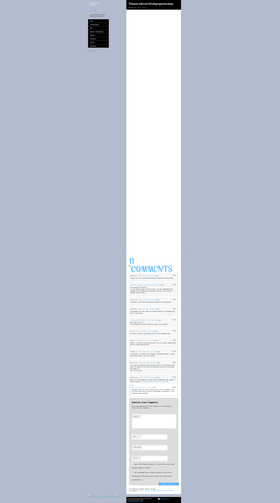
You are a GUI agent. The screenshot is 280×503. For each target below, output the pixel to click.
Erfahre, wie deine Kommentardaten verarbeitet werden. (156, 490)
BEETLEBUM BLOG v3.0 (95, 3)
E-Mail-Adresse (137, 447)
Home (91, 21)
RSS (142, 501)
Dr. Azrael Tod (134, 285)
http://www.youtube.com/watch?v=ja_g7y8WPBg (154, 381)
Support (92, 35)
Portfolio (93, 39)
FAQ (91, 28)
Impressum (93, 46)
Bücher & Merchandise (96, 32)
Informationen (94, 24)
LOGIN (128, 501)
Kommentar (136, 416)
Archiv (92, 42)
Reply (174, 275)
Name (134, 436)
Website (135, 458)
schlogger (133, 320)
